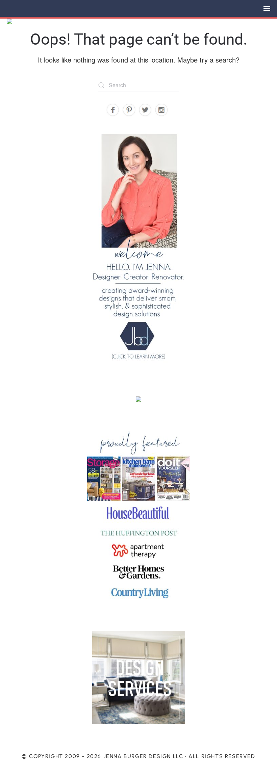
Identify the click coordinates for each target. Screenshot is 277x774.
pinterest (129, 110)
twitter (145, 110)
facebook (113, 110)
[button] (266, 8)
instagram (162, 110)
